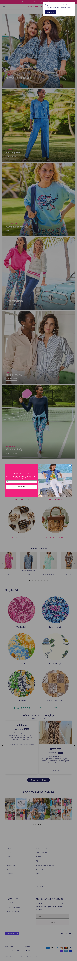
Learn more (50, 12)
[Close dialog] (71, 465)
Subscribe (21, 487)
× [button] (73, 4)
